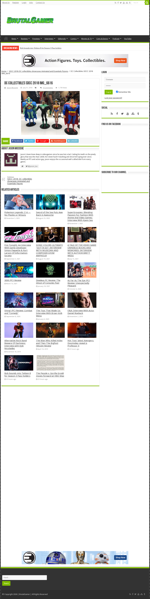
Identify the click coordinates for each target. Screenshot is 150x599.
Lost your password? (113, 98)
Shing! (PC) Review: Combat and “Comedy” (18, 312)
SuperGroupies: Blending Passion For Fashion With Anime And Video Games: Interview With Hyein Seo (80, 216)
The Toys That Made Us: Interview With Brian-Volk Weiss (49, 313)
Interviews (49, 39)
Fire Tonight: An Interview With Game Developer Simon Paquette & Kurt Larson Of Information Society (17, 250)
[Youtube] (124, 3)
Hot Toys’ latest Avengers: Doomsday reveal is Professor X (81, 343)
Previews (36, 39)
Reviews (24, 39)
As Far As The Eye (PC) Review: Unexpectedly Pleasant (79, 283)
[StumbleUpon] (127, 3)
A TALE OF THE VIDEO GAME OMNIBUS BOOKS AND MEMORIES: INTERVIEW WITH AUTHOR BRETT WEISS (82, 250)
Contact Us (40, 3)
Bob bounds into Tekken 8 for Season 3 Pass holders (40, 48)
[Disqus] (50, 430)
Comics (73, 39)
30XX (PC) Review (12, 280)
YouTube (127, 39)
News (14, 39)
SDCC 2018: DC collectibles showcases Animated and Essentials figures (38, 71)
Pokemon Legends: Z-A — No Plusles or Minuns (17, 213)
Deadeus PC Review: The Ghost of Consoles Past (48, 281)
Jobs (31, 3)
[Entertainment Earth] (75, 60)
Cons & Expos (102, 39)
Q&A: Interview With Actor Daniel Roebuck (81, 312)
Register (15, 3)
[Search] (147, 2)
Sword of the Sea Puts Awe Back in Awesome (49, 213)
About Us (6, 3)
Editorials (62, 39)
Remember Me (124, 92)
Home (6, 38)
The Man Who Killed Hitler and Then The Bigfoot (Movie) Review (49, 343)
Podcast (116, 39)
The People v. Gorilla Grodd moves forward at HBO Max (50, 374)
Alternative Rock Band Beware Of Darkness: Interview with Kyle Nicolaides (15, 344)
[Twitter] (121, 3)
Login (24, 3)
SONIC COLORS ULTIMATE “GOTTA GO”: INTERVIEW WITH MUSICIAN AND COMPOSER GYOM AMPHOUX (49, 250)
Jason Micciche (12, 88)
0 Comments (48, 88)
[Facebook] (118, 3)
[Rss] (115, 3)
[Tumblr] (130, 3)
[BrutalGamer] (30, 20)
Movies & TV (86, 39)
